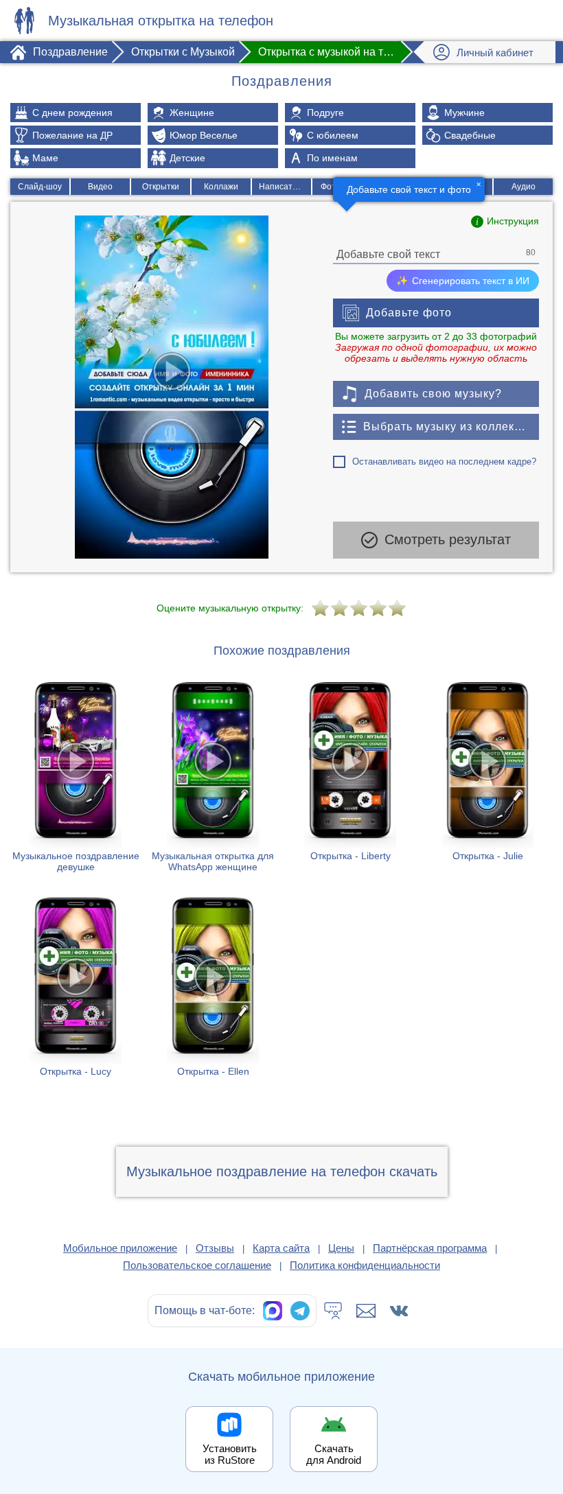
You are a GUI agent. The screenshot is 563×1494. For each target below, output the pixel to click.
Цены (341, 1248)
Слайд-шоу (40, 186)
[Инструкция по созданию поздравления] (505, 221)
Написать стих (285, 186)
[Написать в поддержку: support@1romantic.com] (366, 1310)
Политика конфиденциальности (365, 1265)
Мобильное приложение (120, 1248)
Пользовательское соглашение (197, 1265)
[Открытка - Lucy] (75, 992)
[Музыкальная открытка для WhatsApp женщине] (213, 782)
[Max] (272, 1310)
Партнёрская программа (430, 1248)
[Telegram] (300, 1310)
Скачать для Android (333, 1454)
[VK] (399, 1310)
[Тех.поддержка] (333, 1310)
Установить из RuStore (230, 1454)
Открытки (160, 186)
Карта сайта (281, 1248)
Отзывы (215, 1248)
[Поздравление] (24, 20)
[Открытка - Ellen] (213, 992)
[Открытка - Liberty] (350, 782)
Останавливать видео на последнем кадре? (444, 461)
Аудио (524, 186)
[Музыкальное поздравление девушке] (75, 782)
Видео (100, 186)
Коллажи (221, 186)
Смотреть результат (447, 539)
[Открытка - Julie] (487, 782)
